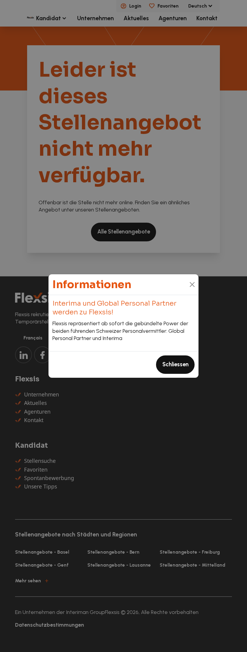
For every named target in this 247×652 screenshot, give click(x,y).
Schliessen (175, 364)
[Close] (192, 284)
